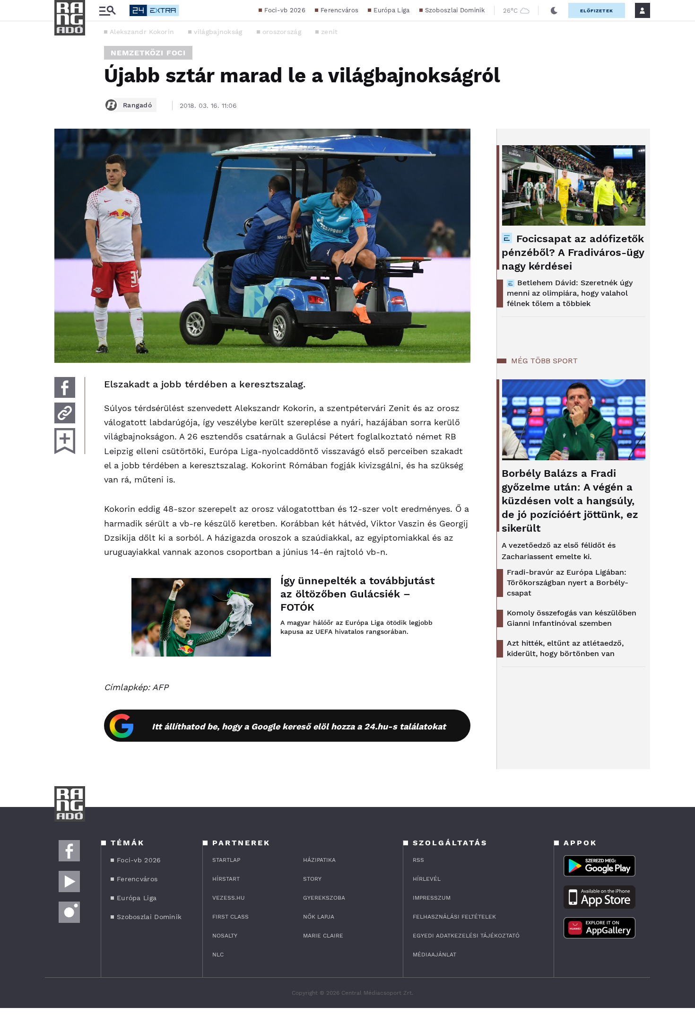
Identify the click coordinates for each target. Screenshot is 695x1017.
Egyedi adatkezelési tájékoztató (466, 935)
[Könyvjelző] (64, 441)
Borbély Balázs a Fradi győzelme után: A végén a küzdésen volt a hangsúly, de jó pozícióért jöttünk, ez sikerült (570, 500)
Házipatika (319, 860)
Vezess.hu (228, 897)
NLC (218, 954)
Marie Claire (323, 935)
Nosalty (224, 935)
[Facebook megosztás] (64, 387)
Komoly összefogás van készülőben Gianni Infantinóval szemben (571, 618)
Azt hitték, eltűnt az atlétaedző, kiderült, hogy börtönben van (565, 648)
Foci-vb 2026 (284, 10)
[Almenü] (107, 10)
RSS (418, 860)
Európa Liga (391, 10)
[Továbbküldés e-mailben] (64, 413)
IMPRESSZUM (432, 897)
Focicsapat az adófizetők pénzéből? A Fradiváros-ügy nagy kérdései (573, 252)
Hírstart (226, 879)
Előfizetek (596, 10)
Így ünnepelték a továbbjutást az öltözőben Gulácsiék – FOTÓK (357, 594)
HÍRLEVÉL (427, 879)
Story (312, 879)
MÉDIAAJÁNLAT (434, 954)
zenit (329, 31)
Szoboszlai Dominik (455, 10)
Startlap (226, 860)
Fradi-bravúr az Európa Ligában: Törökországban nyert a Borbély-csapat (567, 582)
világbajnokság (218, 31)
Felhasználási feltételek (454, 916)
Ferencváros (339, 10)
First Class (230, 916)
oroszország (281, 31)
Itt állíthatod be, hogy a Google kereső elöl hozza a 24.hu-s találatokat (299, 726)
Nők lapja (318, 916)
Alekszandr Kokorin (142, 31)
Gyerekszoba (324, 897)
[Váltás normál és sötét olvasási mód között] (554, 10)
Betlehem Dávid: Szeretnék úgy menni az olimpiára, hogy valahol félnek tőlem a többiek (570, 293)
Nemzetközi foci (148, 52)
